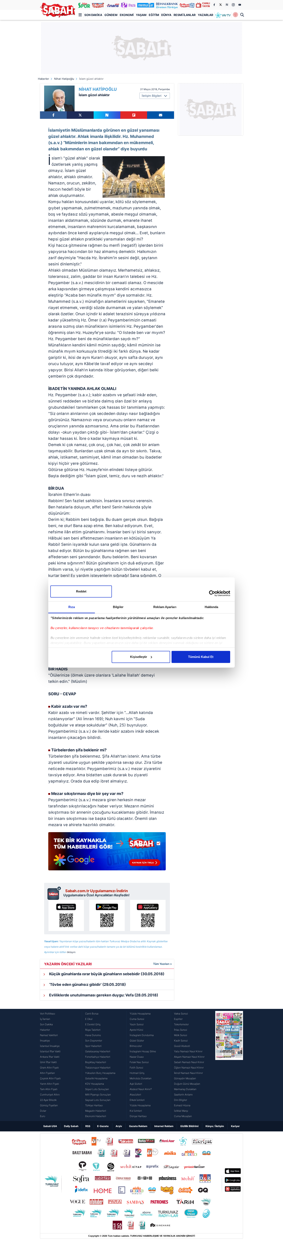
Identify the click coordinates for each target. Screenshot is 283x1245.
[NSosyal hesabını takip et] (226, 4)
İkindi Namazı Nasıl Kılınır (188, 1073)
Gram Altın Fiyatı (49, 1067)
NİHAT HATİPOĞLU (98, 89)
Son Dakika (93, 15)
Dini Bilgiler (180, 1099)
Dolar (43, 1110)
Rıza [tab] (71, 607)
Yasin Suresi (137, 1024)
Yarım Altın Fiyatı (49, 1083)
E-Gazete (103, 1126)
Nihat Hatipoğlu (64, 78)
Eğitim (154, 15)
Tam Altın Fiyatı (48, 1089)
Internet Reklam (163, 1126)
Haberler (43, 78)
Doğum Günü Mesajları (187, 1083)
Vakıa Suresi (181, 1013)
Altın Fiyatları (47, 1073)
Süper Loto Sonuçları (97, 1089)
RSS (87, 1126)
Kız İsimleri (136, 1110)
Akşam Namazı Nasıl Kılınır (189, 1056)
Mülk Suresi (180, 1035)
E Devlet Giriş (92, 1024)
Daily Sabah (71, 1126)
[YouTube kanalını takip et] (239, 4)
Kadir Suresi (181, 1040)
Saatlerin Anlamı (183, 1094)
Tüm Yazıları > (162, 963)
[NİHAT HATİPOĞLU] (59, 98)
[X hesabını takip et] (220, 4)
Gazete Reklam (138, 1126)
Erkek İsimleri (137, 1099)
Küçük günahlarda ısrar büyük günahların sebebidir (106, 974)
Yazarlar (205, 15)
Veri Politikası (47, 1013)
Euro (42, 1116)
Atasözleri (135, 1094)
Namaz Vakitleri (49, 1035)
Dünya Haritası (138, 1116)
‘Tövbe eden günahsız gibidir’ (87, 984)
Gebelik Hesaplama (96, 1078)
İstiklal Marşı (181, 1110)
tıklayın (71, 952)
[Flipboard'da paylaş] (133, 115)
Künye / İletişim (215, 1126)
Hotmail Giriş (137, 1073)
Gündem (110, 15)
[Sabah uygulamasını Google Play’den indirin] (107, 915)
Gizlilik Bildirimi (189, 1126)
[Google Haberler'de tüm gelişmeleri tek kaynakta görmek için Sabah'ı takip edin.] (107, 853)
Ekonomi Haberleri (95, 1116)
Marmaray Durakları (185, 1089)
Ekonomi (127, 15)
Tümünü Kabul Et (200, 657)
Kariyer (235, 1126)
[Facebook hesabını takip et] (214, 4)
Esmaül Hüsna (182, 1105)
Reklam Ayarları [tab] (164, 607)
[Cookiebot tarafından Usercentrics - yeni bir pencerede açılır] (212, 593)
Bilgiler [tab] (118, 607)
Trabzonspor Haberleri (97, 1067)
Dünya (166, 15)
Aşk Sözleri (136, 1083)
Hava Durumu (93, 1035)
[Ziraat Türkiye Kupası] (235, 15)
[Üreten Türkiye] (167, 5)
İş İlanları (45, 1019)
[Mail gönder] (160, 115)
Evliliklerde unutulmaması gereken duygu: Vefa (103, 995)
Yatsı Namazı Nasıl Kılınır (188, 1051)
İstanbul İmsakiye (50, 1046)
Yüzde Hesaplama (140, 1013)
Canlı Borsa (91, 1013)
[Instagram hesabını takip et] (233, 4)
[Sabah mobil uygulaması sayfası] (54, 893)
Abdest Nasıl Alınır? (141, 1089)
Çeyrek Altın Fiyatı (50, 1078)
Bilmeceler (136, 1046)
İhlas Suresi (180, 1029)
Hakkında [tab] (211, 607)
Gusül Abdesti (182, 1046)
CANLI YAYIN (206, 5)
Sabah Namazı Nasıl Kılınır (189, 1062)
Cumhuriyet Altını (50, 1094)
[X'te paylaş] (80, 115)
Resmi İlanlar (185, 15)
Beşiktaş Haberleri (95, 1062)
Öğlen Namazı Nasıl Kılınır (189, 1067)
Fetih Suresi (136, 1067)
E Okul (88, 1019)
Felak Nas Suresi (139, 1062)
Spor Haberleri (93, 1046)
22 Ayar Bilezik (48, 1099)
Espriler (178, 1019)
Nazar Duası (137, 1056)
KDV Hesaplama (94, 1083)
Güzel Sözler (137, 1040)
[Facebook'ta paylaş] (53, 115)
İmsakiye (45, 1040)
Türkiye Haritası (94, 1105)
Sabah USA (50, 1126)
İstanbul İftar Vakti (50, 1051)
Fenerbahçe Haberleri (97, 1056)
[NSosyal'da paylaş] (107, 115)
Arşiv (119, 1126)
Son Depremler (93, 1040)
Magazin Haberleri (95, 1110)
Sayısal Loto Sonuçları (97, 1099)
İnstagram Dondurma (142, 1035)
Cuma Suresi (137, 1019)
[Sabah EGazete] (229, 1065)
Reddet (81, 591)
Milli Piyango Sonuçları (98, 1094)
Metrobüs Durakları (140, 1078)
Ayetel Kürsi (136, 1029)
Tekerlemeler (181, 1024)
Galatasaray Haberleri (97, 1051)
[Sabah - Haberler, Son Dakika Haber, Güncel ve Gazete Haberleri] (57, 10)
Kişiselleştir (138, 657)
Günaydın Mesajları (185, 1078)
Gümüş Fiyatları (49, 1105)
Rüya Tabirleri (92, 1029)
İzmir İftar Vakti (48, 1062)
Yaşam (141, 15)
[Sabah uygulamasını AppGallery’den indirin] (148, 915)
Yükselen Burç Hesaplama (100, 1073)
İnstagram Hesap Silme (143, 1051)
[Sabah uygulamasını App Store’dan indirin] (66, 915)
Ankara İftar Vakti (49, 1056)
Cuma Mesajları (183, 1116)
